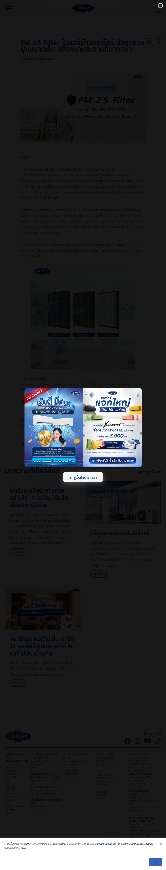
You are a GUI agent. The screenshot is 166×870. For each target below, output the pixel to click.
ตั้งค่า (23, 848)
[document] (83, 435)
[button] (160, 5)
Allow (155, 862)
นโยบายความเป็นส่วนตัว (106, 843)
